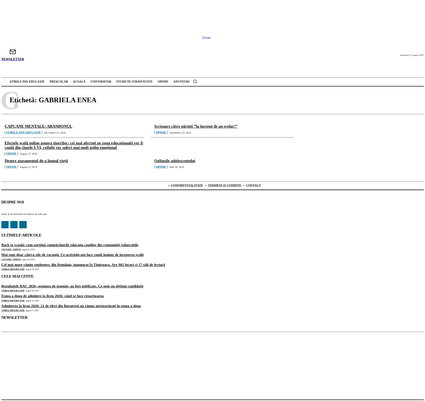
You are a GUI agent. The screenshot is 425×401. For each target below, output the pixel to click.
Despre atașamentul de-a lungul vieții (36, 161)
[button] (195, 81)
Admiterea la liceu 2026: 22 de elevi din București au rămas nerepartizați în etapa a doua (71, 306)
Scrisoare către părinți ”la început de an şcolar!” (195, 126)
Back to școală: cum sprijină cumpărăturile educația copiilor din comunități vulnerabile (69, 245)
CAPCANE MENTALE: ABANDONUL (38, 126)
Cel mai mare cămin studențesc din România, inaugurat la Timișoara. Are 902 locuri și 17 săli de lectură (83, 265)
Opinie (161, 132)
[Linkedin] (14, 224)
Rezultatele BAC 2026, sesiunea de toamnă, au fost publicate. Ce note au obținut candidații (72, 286)
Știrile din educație (23, 132)
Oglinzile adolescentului (174, 161)
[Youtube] (23, 224)
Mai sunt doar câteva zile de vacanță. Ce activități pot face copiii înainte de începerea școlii (72, 255)
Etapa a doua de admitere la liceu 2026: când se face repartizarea (52, 296)
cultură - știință (11, 249)
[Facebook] (5, 224)
